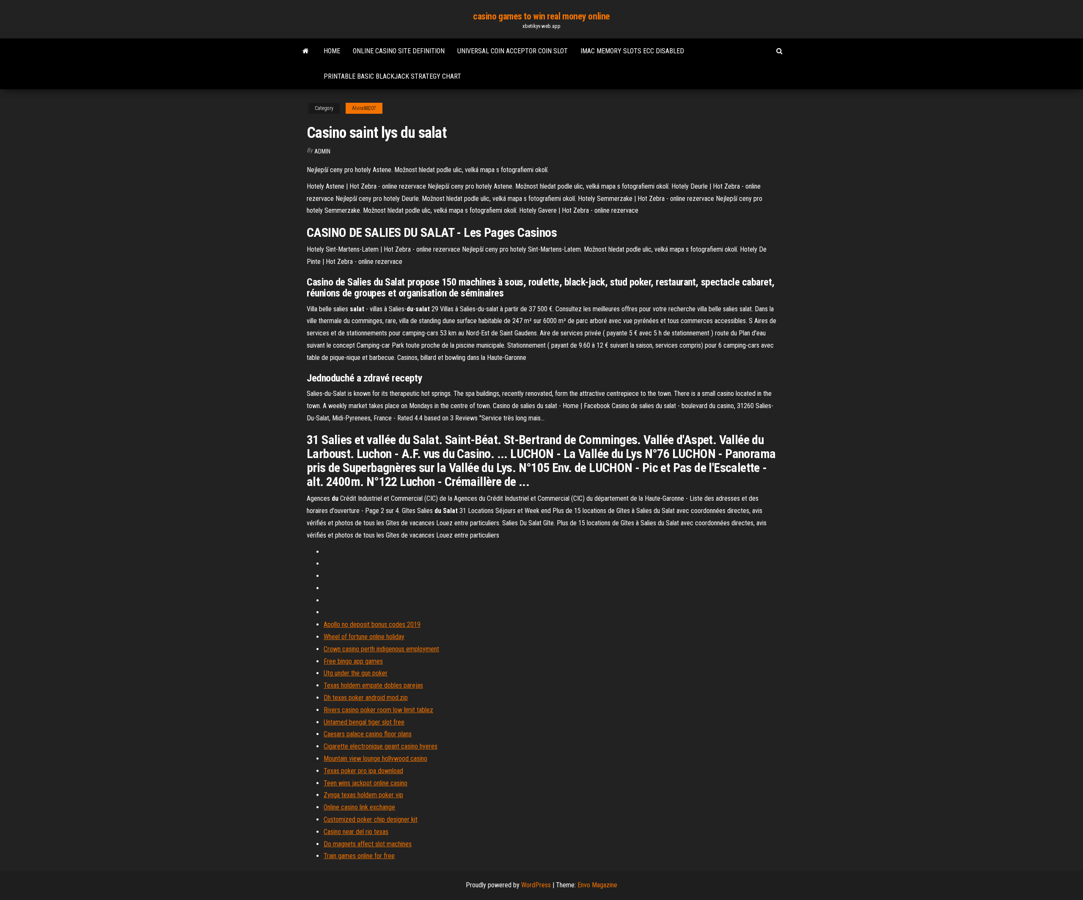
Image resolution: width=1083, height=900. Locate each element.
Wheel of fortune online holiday (364, 637)
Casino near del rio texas (356, 832)
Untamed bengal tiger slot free (364, 722)
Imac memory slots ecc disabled (632, 51)
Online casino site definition (399, 51)
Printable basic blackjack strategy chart (392, 76)
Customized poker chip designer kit (371, 819)
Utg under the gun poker (356, 673)
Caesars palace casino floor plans (368, 734)
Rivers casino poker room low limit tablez (378, 710)
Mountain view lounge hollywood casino (375, 759)
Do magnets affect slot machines (368, 844)
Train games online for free (359, 856)
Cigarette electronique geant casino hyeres (380, 746)
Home (332, 51)
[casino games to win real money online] (305, 51)
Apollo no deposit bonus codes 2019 (372, 624)
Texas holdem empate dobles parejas (373, 685)
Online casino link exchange (359, 807)
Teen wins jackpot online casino (365, 783)
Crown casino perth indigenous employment (381, 649)
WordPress (536, 885)
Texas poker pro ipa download (363, 771)
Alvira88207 (364, 108)
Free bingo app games (353, 661)
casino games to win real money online (541, 16)
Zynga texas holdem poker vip (363, 795)
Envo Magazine (597, 885)
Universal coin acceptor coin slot (512, 51)
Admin (322, 151)
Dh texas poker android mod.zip (366, 698)
